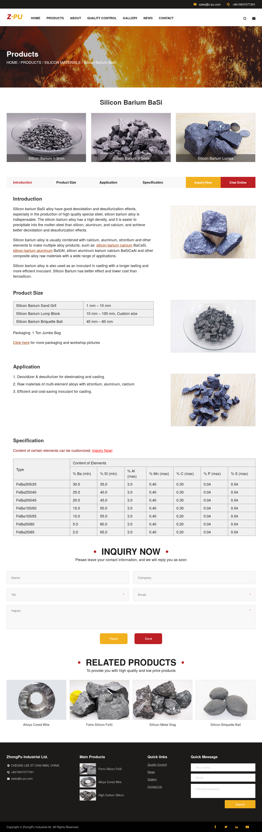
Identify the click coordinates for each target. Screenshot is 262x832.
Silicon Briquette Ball (225, 725)
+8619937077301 (244, 4)
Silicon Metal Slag (162, 725)
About (75, 18)
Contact (166, 18)
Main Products (92, 756)
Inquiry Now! (102, 450)
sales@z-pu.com (210, 4)
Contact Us (155, 787)
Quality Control (102, 18)
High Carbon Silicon (111, 795)
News (148, 18)
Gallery (130, 18)
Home (35, 18)
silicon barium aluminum (33, 250)
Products (55, 18)
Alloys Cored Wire (36, 725)
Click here (21, 342)
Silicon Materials (62, 62)
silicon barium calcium (114, 245)
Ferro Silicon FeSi (99, 725)
